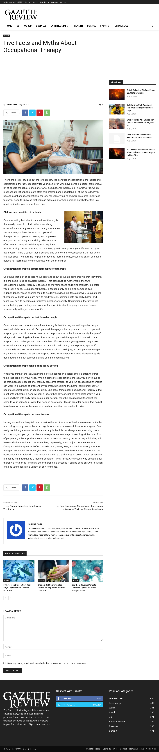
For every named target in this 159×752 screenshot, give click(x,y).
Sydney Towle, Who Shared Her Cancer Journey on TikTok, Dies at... (140, 123)
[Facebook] (25, 113)
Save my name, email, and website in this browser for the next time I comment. (47, 663)
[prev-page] (5, 598)
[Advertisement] (53, 76)
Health (6, 36)
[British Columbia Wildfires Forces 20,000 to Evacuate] (117, 94)
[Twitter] (32, 113)
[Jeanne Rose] (16, 530)
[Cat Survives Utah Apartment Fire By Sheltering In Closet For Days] (117, 109)
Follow (97, 705)
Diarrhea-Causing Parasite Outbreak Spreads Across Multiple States (84, 588)
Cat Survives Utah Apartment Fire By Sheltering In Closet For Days (140, 108)
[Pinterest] (39, 113)
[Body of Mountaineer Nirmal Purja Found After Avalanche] (117, 138)
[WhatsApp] (47, 113)
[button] (152, 26)
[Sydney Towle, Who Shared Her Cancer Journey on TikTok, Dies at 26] (117, 124)
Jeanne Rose (11, 104)
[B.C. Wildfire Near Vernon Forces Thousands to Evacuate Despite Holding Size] (117, 153)
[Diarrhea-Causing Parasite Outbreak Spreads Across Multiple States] (87, 571)
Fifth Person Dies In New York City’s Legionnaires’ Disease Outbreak (17, 588)
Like (99, 698)
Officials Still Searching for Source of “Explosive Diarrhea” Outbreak (52, 588)
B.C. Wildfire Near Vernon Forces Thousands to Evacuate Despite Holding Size (141, 152)
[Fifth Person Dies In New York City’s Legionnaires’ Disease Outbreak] (18, 571)
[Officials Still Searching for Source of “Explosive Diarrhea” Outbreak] (53, 571)
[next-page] (10, 598)
